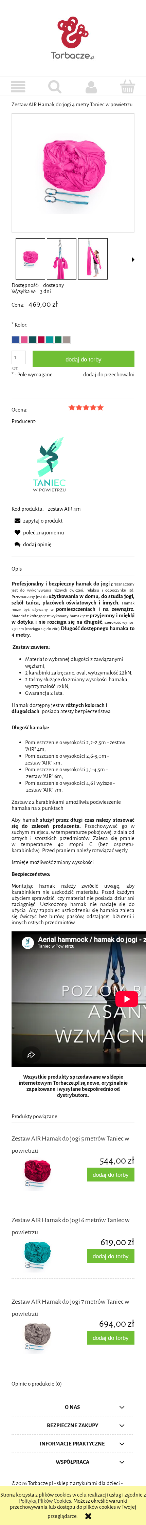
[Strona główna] (73, 37)
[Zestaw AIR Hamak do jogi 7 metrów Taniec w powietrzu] (42, 1337)
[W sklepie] (18, 87)
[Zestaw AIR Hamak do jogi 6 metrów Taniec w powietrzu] (42, 1256)
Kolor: (20, 325)
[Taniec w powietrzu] (50, 464)
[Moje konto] (91, 87)
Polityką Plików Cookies (45, 1501)
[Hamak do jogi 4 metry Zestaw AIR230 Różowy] (30, 259)
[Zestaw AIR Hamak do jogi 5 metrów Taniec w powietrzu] (42, 1174)
